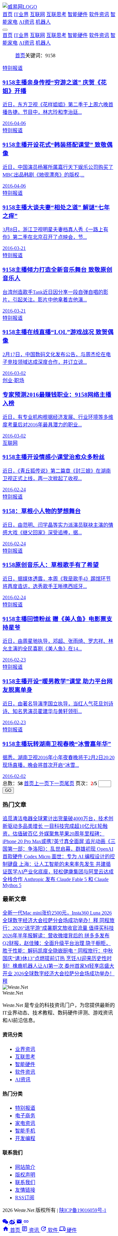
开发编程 (25, 1138)
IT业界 (21, 14)
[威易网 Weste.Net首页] (20, 6)
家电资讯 (25, 1123)
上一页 (41, 783)
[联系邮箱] (19, 1222)
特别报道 (25, 1108)
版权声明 (25, 1174)
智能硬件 (78, 14)
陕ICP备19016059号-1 (82, 1210)
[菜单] (5, 30)
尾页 (69, 783)
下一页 (56, 783)
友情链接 (25, 1190)
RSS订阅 (24, 1197)
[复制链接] (26, 1222)
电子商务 (25, 1115)
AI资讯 (26, 22)
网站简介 (25, 1167)
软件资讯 (99, 14)
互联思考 (56, 14)
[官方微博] (12, 1222)
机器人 (43, 22)
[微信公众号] (6, 1222)
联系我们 (25, 1182)
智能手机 (25, 1131)
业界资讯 (25, 1049)
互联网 (37, 14)
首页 (8, 14)
